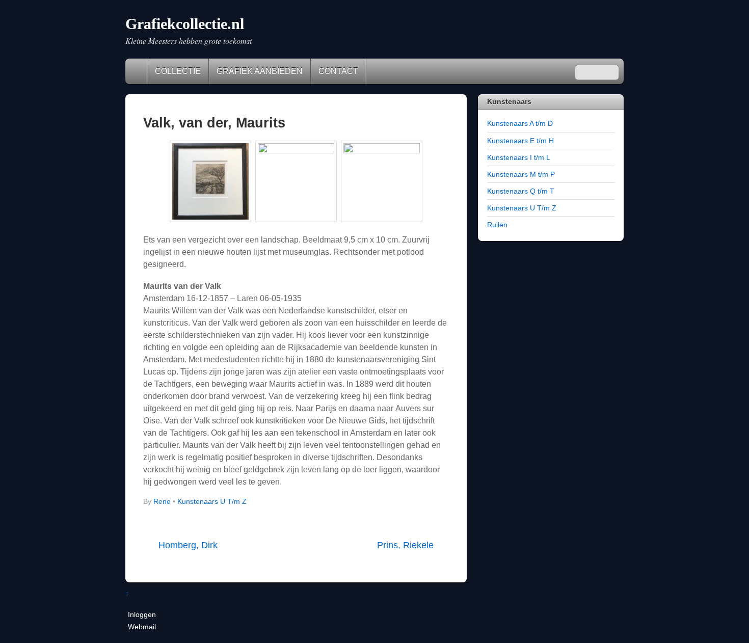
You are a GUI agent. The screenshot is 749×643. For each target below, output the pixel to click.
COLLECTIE (178, 71)
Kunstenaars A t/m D (520, 123)
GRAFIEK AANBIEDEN (260, 71)
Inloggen (142, 614)
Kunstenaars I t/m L (518, 157)
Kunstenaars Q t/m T (520, 191)
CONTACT (338, 71)
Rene (162, 501)
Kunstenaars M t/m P (521, 174)
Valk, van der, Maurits (214, 122)
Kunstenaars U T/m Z (212, 501)
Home (137, 71)
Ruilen (497, 225)
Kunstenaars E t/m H (520, 141)
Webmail (142, 627)
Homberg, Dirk (188, 545)
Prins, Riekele (405, 545)
